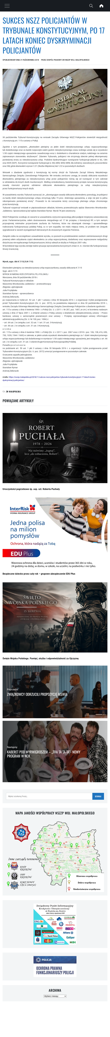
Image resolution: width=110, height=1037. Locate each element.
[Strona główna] (101, 6)
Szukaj (98, 796)
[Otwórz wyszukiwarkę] (91, 6)
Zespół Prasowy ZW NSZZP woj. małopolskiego (68, 60)
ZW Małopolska (13, 391)
